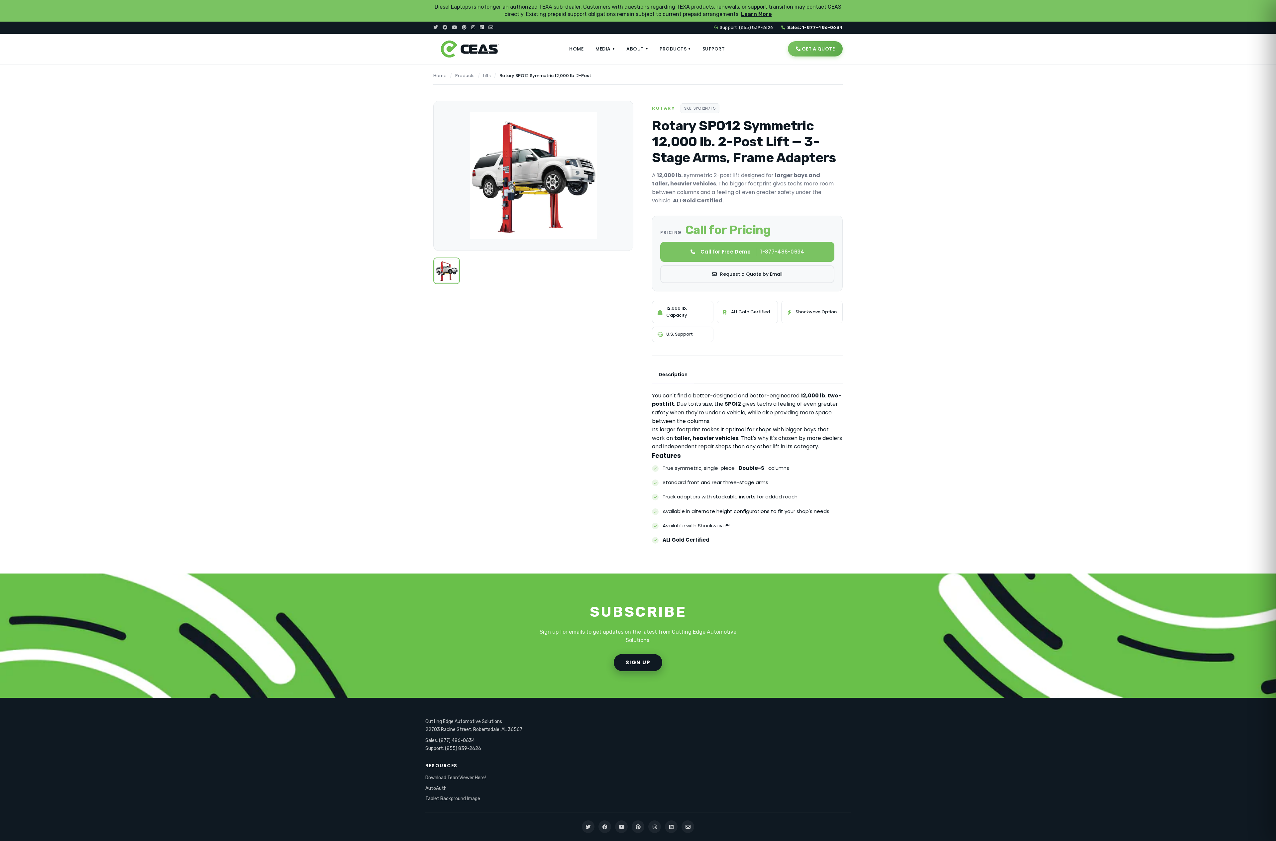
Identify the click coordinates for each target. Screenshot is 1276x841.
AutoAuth (436, 788)
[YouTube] (454, 27)
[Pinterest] (464, 27)
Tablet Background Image (452, 798)
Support (713, 49)
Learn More (756, 14)
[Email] (490, 27)
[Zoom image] (621, 113)
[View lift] (446, 271)
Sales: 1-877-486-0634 (815, 27)
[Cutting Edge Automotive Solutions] (469, 49)
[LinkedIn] (482, 27)
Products (675, 49)
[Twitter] (435, 27)
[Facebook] (445, 27)
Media (604, 49)
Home (576, 49)
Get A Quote (817, 49)
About (637, 49)
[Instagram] (473, 27)
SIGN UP (638, 662)
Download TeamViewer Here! (455, 778)
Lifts (487, 75)
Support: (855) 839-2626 (746, 27)
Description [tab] (673, 374)
